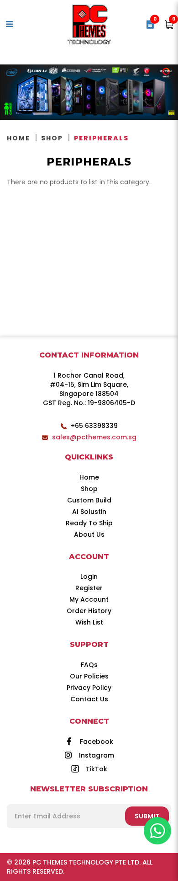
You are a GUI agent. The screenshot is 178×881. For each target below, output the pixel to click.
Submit (147, 816)
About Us (89, 534)
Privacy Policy (89, 687)
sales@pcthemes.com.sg (94, 437)
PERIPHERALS (101, 138)
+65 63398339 (94, 425)
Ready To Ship (89, 523)
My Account (89, 599)
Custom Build (89, 500)
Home (18, 138)
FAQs (89, 664)
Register (89, 588)
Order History (89, 610)
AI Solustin (89, 511)
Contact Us (89, 699)
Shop (52, 138)
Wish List (89, 622)
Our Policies (89, 676)
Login (89, 576)
